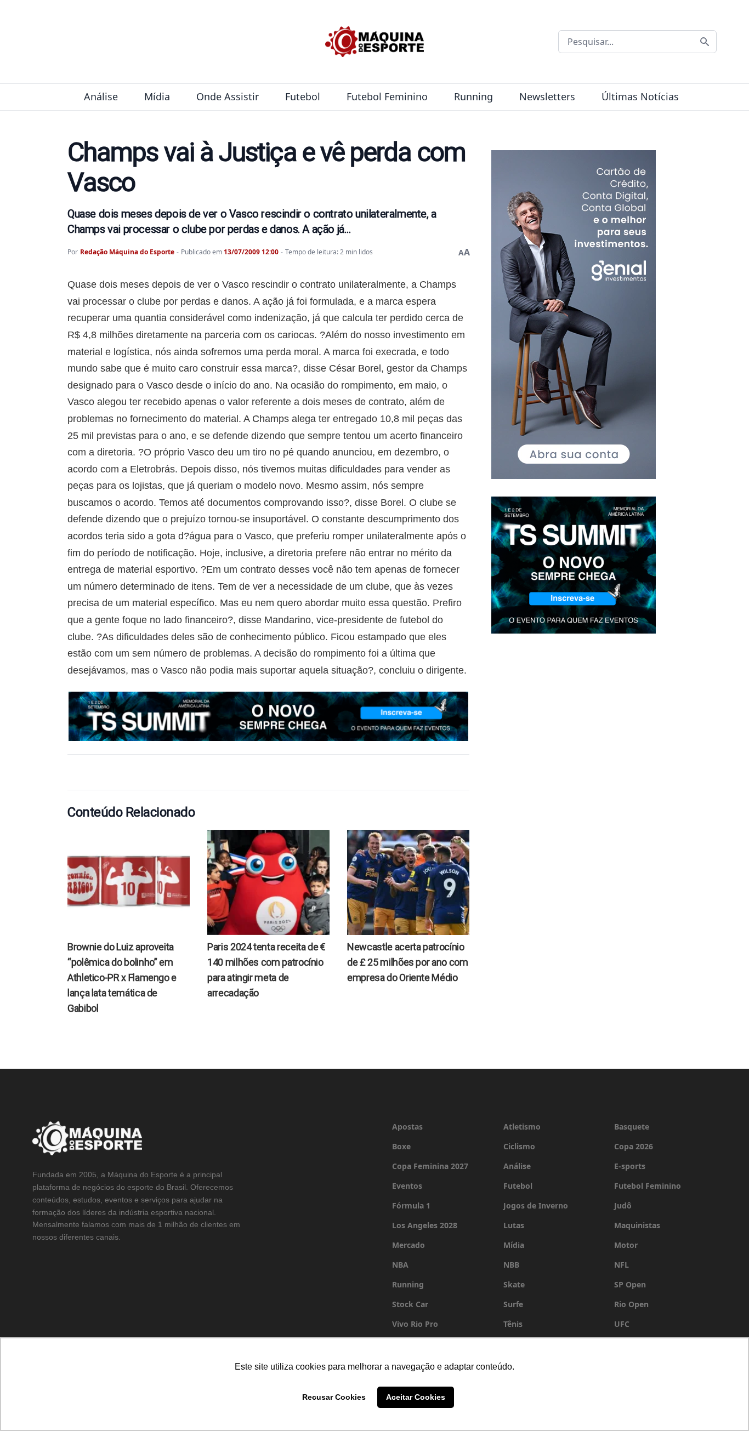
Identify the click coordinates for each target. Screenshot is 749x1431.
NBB (511, 1264)
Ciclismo (519, 1146)
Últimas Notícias (640, 96)
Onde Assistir (227, 96)
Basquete (631, 1126)
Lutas (513, 1225)
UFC (621, 1324)
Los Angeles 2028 (424, 1225)
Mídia (157, 96)
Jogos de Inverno (535, 1205)
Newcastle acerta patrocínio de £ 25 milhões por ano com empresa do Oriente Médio (407, 962)
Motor (626, 1245)
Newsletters (547, 96)
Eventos (407, 1186)
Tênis (513, 1324)
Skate (514, 1284)
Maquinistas (637, 1225)
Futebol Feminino (387, 96)
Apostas (407, 1126)
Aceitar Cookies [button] (415, 1397)
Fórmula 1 (411, 1205)
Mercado (408, 1245)
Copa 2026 (633, 1146)
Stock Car (410, 1304)
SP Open (630, 1284)
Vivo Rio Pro (415, 1324)
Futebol (302, 96)
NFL (621, 1264)
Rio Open (631, 1304)
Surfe (513, 1304)
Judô (623, 1205)
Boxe (401, 1146)
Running (473, 96)
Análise (101, 96)
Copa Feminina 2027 (430, 1166)
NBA (400, 1264)
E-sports (629, 1166)
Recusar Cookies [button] (334, 1397)
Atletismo (522, 1126)
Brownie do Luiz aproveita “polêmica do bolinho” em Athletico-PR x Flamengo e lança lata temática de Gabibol (122, 977)
